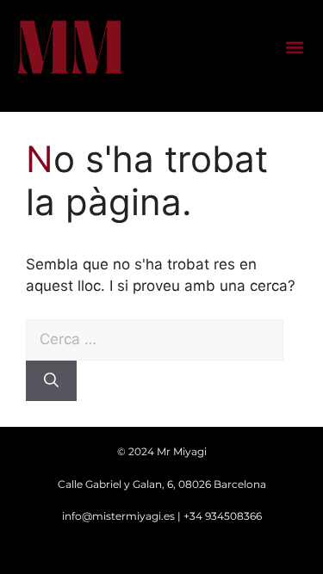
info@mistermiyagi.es (118, 515)
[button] (294, 48)
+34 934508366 (222, 515)
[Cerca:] (154, 339)
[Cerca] (51, 381)
